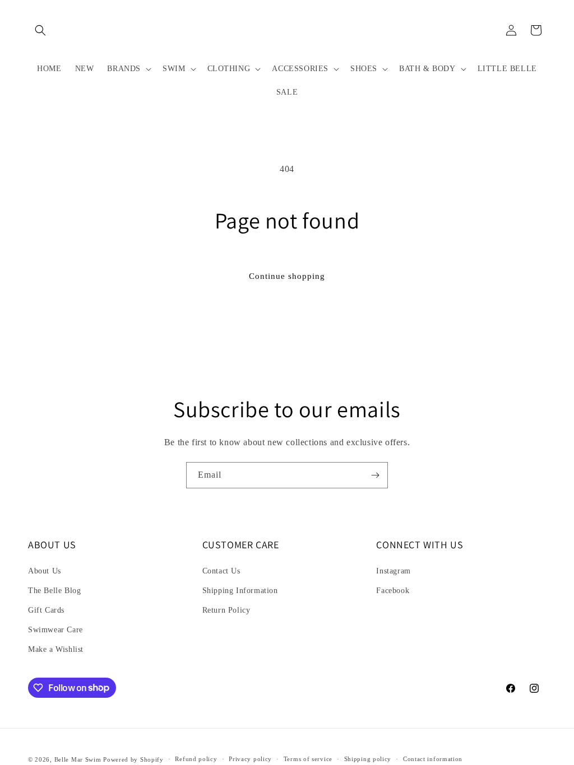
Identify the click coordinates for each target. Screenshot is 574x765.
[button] (40, 30)
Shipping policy (368, 758)
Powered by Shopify (133, 759)
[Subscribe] (375, 475)
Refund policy (196, 758)
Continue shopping (287, 276)
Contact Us (221, 571)
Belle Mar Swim (77, 759)
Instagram (393, 571)
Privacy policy (250, 758)
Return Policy (226, 610)
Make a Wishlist (56, 649)
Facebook (392, 590)
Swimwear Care (55, 630)
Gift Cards (46, 610)
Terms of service (308, 758)
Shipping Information (240, 590)
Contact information (432, 758)
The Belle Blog (54, 590)
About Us (44, 571)
